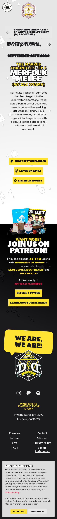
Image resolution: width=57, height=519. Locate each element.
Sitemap (42, 438)
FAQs (15, 448)
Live (14, 443)
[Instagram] (18, 396)
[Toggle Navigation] (7, 7)
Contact (42, 433)
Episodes (14, 433)
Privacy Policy (42, 443)
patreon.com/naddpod (28, 284)
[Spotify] (38, 396)
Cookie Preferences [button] (42, 449)
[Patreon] (28, 396)
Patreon (14, 438)
